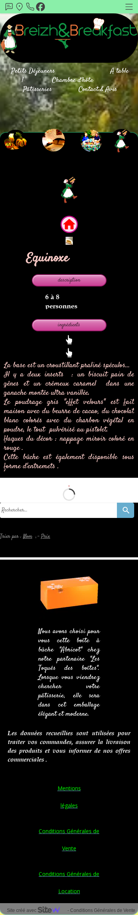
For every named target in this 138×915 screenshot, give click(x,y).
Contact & (91, 89)
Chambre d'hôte (72, 80)
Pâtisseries (37, 89)
